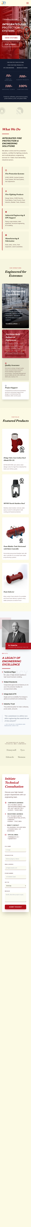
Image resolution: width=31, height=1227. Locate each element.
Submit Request (15, 907)
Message (7, 891)
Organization (9, 855)
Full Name (8, 846)
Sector (7, 882)
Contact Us (10, 36)
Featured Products (14, 43)
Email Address (9, 864)
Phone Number (9, 873)
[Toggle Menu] (27, 3)
